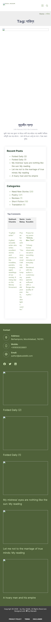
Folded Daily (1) (19, 159)
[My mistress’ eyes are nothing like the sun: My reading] (25, 478)
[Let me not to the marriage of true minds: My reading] (25, 527)
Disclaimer (37, 619)
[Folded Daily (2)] (25, 388)
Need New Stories (20, 191)
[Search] (47, 6)
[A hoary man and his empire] (25, 576)
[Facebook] (4, 363)
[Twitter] (10, 363)
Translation (17, 204)
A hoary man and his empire (25, 176)
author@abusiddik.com (22, 356)
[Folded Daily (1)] (25, 433)
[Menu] (42, 5)
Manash (33, 611)
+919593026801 (19, 347)
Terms (27, 619)
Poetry (15, 195)
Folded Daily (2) (19, 156)
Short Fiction (18, 201)
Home (41, 14)
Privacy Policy (15, 619)
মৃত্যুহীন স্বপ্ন (25, 125)
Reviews (15, 198)
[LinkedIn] (15, 363)
